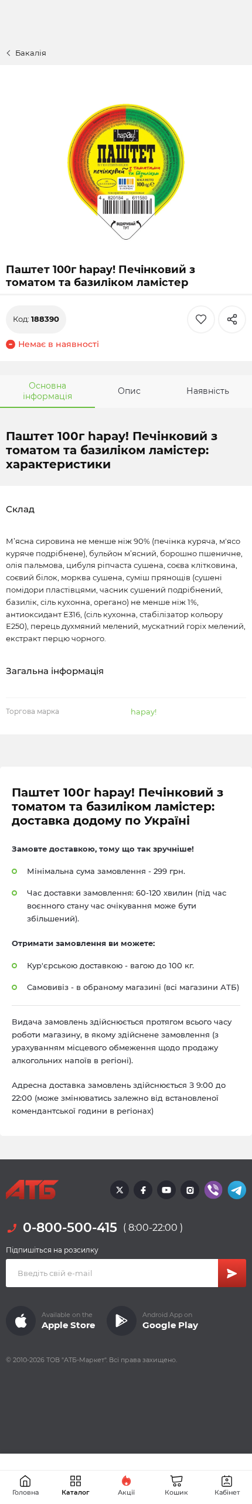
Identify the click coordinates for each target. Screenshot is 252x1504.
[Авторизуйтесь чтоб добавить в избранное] (201, 319)
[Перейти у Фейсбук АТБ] (143, 1189)
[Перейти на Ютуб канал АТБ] (166, 1189)
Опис (129, 391)
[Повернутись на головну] (32, 1190)
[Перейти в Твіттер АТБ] (119, 1189)
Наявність (207, 391)
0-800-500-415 (70, 1228)
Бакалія (30, 52)
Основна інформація (47, 390)
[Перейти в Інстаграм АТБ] (190, 1189)
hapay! (143, 711)
